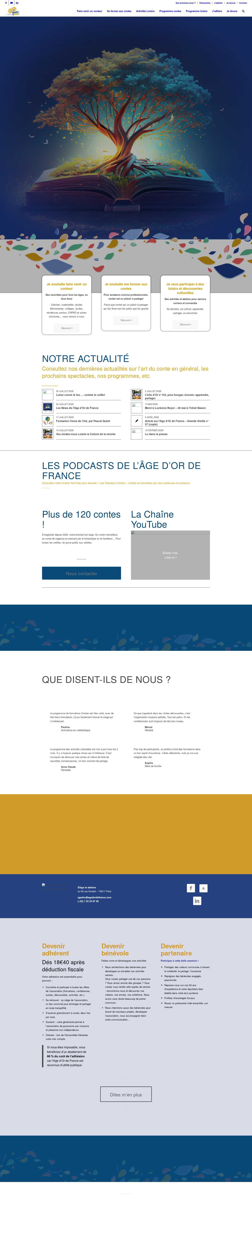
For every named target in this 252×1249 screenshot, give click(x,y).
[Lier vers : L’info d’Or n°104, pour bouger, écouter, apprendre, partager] (136, 394)
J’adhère (218, 2)
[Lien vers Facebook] (6, 3)
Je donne (230, 2)
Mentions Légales (145, 1230)
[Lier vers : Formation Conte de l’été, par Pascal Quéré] (47, 420)
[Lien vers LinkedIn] (17, 3)
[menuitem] (186, 3)
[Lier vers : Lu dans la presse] (136, 433)
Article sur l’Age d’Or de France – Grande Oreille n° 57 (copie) (177, 422)
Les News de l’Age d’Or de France (77, 408)
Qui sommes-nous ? (186, 2)
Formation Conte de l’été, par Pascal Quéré (83, 421)
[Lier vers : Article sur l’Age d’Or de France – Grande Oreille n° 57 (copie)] (136, 420)
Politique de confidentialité (111, 1230)
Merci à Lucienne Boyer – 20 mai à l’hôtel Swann (175, 408)
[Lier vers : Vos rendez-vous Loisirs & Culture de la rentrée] (47, 433)
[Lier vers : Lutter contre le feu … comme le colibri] (47, 394)
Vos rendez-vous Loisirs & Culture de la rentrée (85, 434)
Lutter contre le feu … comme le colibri (80, 395)
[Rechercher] (243, 11)
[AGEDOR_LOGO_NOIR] (12, 11)
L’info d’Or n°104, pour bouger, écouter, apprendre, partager (177, 396)
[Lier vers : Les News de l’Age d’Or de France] (47, 407)
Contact (243, 2)
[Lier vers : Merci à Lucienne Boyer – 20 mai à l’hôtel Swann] (136, 407)
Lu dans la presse (156, 434)
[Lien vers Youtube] (11, 3)
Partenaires (204, 2)
